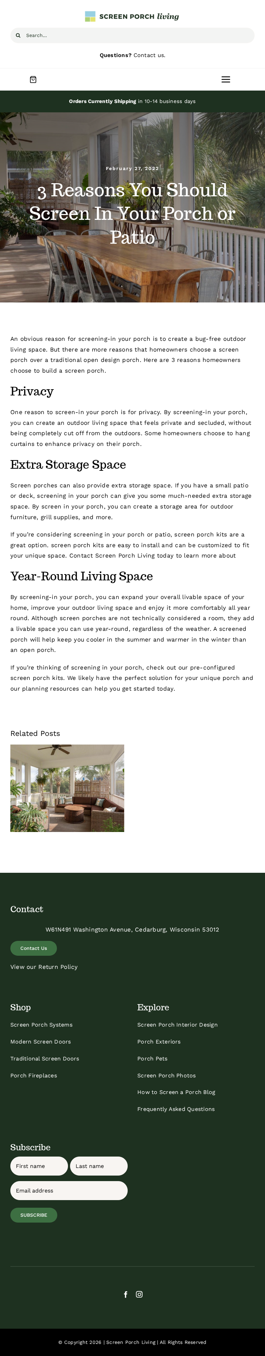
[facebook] (125, 1294)
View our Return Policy (44, 966)
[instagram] (139, 1294)
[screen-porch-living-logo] (132, 13)
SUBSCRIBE (33, 1215)
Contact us (149, 55)
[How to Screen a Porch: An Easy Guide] (67, 788)
